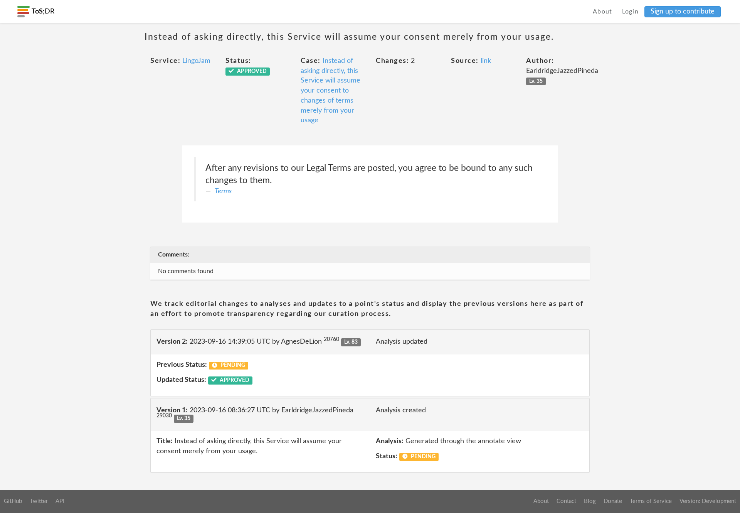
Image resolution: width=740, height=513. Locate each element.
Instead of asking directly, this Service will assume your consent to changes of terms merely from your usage (330, 90)
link (486, 60)
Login (630, 11)
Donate (613, 501)
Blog (590, 501)
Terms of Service (651, 501)
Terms (223, 191)
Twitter (39, 501)
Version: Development (707, 501)
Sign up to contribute (683, 11)
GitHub (13, 501)
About (602, 11)
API (60, 501)
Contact (566, 501)
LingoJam (196, 60)
